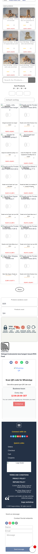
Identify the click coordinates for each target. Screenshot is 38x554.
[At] (26, 362)
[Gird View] (12, 93)
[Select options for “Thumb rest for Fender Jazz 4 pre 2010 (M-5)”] (6, 206)
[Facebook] (11, 362)
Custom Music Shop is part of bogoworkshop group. (21, 486)
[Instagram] (16, 362)
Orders (10, 447)
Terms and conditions (19, 475)
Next (20, 289)
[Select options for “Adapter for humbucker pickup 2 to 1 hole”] (6, 144)
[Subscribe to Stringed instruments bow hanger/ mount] (19, 346)
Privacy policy (19, 478)
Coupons (11, 458)
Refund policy (19, 482)
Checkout (11, 450)
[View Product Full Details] (10, 13)
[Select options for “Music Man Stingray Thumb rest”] (6, 266)
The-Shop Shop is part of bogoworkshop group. (23, 491)
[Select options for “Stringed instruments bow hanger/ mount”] (6, 114)
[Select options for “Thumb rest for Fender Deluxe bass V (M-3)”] (25, 206)
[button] (19, 425)
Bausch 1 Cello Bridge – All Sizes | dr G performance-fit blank (27, 20)
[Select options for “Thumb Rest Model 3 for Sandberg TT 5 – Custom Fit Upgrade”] (25, 176)
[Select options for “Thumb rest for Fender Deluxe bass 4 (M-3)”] (6, 236)
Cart (9, 454)
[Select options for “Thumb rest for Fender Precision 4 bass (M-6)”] (25, 114)
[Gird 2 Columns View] (27, 93)
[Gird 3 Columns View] (19, 93)
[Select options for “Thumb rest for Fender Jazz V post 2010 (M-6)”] (6, 176)
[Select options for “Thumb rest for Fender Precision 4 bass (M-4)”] (25, 266)
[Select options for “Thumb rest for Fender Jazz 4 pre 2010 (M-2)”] (25, 236)
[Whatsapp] (21, 362)
